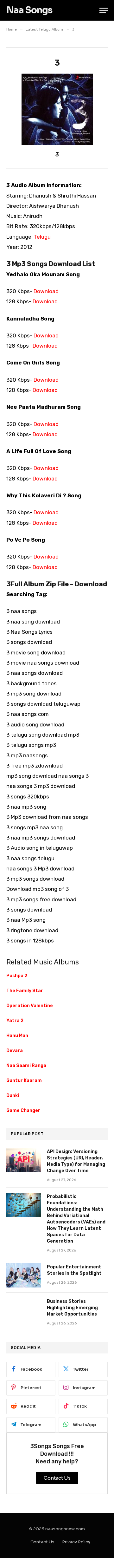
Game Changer (23, 1110)
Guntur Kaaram (24, 1080)
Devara (14, 1050)
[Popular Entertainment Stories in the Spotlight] (23, 1275)
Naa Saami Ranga (26, 1065)
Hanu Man (17, 1035)
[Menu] (103, 10)
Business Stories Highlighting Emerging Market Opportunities (72, 1308)
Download (46, 291)
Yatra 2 (14, 1020)
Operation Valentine (29, 1005)
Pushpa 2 (16, 975)
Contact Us (42, 1542)
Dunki (12, 1095)
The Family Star (24, 990)
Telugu (42, 237)
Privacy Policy (76, 1542)
